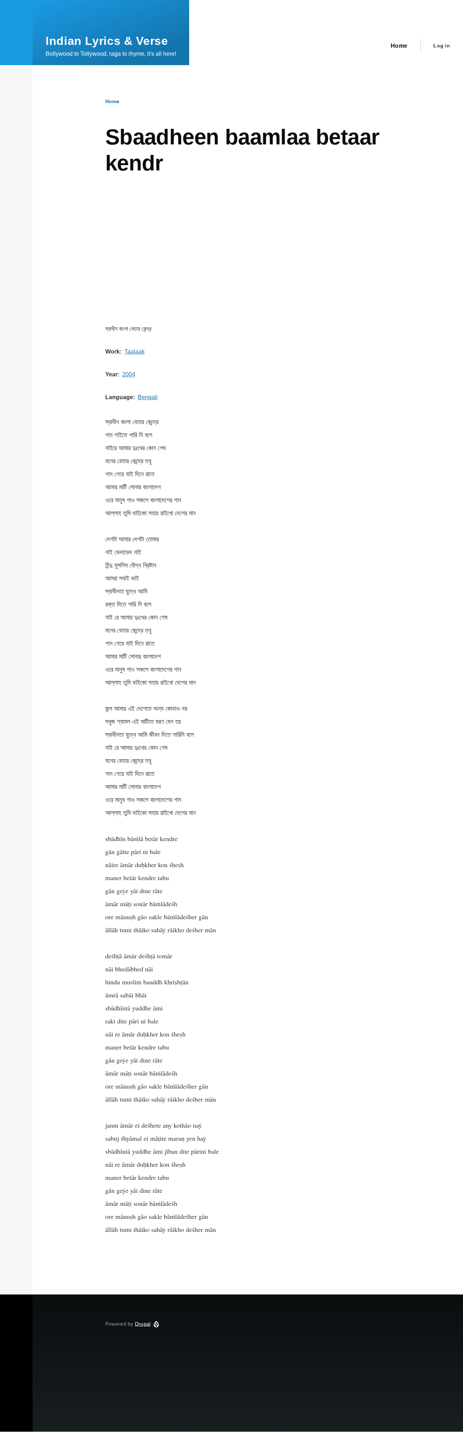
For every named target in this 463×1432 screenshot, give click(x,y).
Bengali (148, 397)
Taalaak (134, 352)
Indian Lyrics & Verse (107, 40)
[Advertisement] (247, 250)
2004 (128, 374)
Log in (441, 45)
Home (112, 101)
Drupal (143, 1324)
